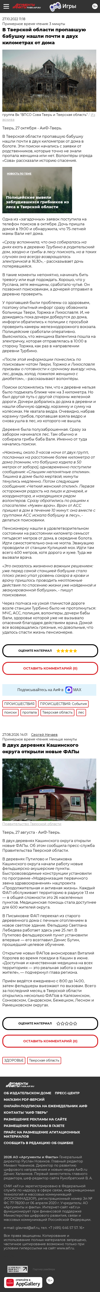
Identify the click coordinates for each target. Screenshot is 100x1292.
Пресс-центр (67, 1093)
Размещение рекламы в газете (34, 1126)
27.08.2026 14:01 (14, 735)
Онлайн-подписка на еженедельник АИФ (45, 1106)
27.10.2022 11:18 (13, 19)
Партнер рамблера (44, 1269)
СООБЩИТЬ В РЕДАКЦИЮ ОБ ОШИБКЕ (38, 1143)
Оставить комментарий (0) (50, 668)
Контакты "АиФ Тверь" (26, 1112)
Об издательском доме (27, 1093)
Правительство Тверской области (31, 824)
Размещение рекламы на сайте (35, 1119)
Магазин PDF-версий (24, 1099)
